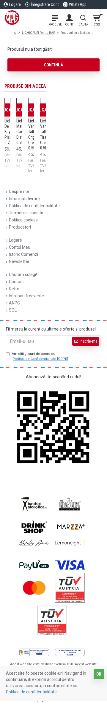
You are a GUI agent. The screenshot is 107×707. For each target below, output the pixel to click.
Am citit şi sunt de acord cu (40, 356)
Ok (98, 674)
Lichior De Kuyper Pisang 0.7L (10, 132)
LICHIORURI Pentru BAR (38, 32)
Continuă (53, 65)
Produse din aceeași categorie (39, 86)
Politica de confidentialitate (31, 692)
